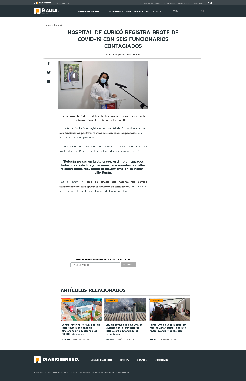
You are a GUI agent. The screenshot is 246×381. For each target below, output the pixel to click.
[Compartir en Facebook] (49, 65)
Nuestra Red (61, 3)
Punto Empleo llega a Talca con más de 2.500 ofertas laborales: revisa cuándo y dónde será (168, 328)
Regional (58, 25)
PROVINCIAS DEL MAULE (90, 11)
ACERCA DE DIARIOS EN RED (101, 360)
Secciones (115, 11)
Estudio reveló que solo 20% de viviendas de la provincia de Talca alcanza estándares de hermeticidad (124, 329)
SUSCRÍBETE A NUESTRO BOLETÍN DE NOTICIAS (103, 259)
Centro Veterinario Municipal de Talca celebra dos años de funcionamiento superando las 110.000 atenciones (81, 329)
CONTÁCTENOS (142, 360)
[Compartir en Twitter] (49, 73)
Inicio (48, 25)
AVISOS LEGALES (134, 11)
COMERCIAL (124, 360)
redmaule (66, 339)
